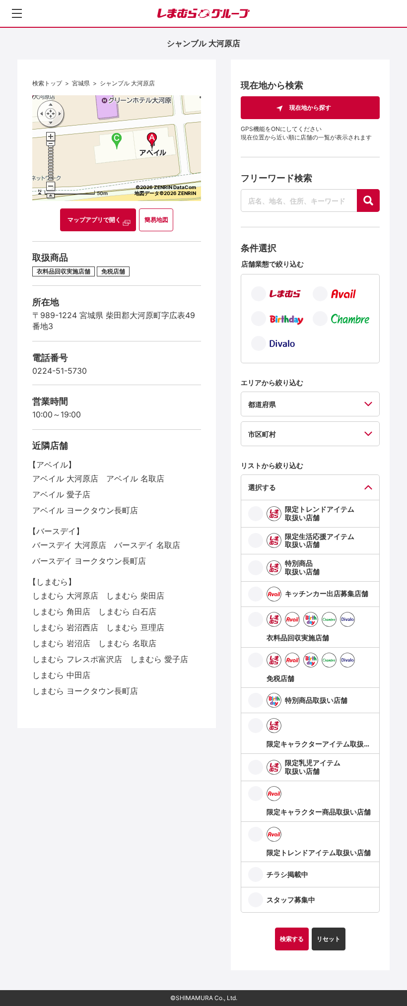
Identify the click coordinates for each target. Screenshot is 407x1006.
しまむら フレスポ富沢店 (77, 659)
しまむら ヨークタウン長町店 (85, 691)
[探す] (368, 200)
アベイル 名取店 (135, 478)
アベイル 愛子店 (61, 494)
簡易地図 (156, 219)
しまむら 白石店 (127, 611)
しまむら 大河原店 (65, 596)
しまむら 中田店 (61, 675)
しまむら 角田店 (61, 611)
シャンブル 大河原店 (127, 83)
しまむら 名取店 (127, 643)
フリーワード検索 (276, 178)
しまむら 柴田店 (135, 596)
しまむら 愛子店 (159, 659)
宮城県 (81, 83)
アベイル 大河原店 (65, 478)
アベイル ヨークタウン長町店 (85, 510)
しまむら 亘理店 (135, 627)
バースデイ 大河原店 (69, 545)
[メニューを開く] (17, 13)
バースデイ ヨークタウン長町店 (89, 561)
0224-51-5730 (59, 371)
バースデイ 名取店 (147, 545)
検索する (292, 938)
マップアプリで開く (94, 219)
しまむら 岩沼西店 (65, 627)
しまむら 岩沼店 (61, 643)
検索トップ (47, 83)
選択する (262, 487)
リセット (328, 938)
